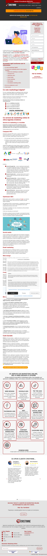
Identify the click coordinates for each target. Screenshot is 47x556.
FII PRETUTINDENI (36, 2)
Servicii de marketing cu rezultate (15, 71)
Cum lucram (8, 87)
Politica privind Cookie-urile (18, 295)
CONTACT (39, 7)
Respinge (24, 293)
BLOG (39, 5)
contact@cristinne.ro (37, 77)
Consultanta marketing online (14, 82)
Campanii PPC (10, 73)
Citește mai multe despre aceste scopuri (24, 289)
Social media (10, 77)
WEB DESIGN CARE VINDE (25, 5)
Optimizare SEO (11, 75)
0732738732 (37, 76)
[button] (6, 479)
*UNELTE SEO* (34, 5)
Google (22, 199)
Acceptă (12, 293)
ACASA (29, 2)
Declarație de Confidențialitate (28, 295)
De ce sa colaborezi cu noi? (11, 85)
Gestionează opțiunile (35, 293)
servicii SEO (26, 57)
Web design (10, 81)
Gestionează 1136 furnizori (13, 289)
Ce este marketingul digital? (11, 67)
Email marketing (11, 79)
